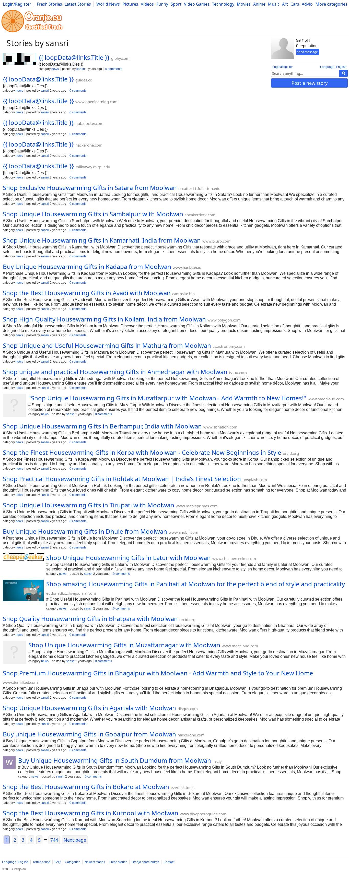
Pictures (130, 4)
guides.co (83, 79)
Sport (176, 4)
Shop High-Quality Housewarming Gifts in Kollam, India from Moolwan (104, 319)
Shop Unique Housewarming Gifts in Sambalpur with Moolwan (93, 214)
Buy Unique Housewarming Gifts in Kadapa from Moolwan (87, 266)
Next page (75, 840)
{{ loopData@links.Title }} (74, 57)
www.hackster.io (187, 267)
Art (285, 4)
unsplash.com (254, 479)
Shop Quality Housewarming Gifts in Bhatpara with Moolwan (90, 618)
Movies (244, 4)
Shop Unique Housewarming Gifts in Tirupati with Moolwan (88, 505)
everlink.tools (182, 787)
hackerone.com (88, 145)
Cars (294, 4)
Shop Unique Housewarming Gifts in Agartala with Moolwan (89, 707)
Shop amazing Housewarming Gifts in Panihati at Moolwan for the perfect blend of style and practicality (195, 584)
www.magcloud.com (326, 398)
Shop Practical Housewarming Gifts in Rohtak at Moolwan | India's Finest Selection (122, 478)
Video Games (197, 4)
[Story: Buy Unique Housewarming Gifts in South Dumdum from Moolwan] (9, 763)
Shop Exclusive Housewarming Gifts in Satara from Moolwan (90, 187)
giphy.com (120, 58)
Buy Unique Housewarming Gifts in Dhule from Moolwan (85, 531)
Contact (169, 862)
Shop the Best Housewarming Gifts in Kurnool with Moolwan (90, 813)
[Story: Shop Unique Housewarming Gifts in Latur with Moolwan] (23, 557)
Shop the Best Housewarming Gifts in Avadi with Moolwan (87, 293)
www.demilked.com (20, 682)
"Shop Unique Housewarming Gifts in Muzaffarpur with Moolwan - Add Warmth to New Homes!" (167, 398)
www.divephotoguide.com (203, 813)
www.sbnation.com (220, 426)
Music (274, 4)
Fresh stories (118, 862)
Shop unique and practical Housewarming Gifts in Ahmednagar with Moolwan (115, 371)
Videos (147, 4)
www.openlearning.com (96, 101)
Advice (308, 4)
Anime (259, 4)
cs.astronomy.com (229, 346)
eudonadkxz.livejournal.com (71, 593)
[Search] (343, 73)
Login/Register (17, 4)
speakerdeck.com (200, 214)
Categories (72, 862)
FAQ (58, 862)
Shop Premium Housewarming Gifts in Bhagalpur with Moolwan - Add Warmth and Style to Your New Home (158, 673)
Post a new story (310, 83)
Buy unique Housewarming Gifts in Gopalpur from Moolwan (89, 734)
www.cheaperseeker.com (234, 558)
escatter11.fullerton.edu (199, 188)
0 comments (113, 69)
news (55, 69)
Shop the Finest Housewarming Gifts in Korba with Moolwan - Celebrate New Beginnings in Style (142, 452)
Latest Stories (78, 4)
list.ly (217, 761)
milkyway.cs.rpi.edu (92, 166)
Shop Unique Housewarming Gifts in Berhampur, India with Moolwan (102, 426)
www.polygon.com (224, 320)
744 (54, 840)
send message (307, 52)
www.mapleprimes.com (197, 505)
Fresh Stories (49, 4)
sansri (80, 69)
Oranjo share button (145, 862)
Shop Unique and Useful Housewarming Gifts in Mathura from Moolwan (107, 345)
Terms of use (41, 862)
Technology (223, 4)
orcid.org (291, 453)
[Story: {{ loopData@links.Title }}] (19, 59)
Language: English (333, 67)
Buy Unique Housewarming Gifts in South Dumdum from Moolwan (114, 760)
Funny (162, 4)
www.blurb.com (216, 241)
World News (108, 4)
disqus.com (188, 708)
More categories (331, 4)
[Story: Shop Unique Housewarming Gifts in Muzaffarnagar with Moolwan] (14, 653)
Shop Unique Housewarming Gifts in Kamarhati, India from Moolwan (102, 240)
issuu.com (238, 372)
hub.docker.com (89, 123)
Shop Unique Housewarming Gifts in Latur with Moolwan (128, 557)
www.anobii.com (183, 532)
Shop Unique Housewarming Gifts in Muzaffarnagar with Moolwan (124, 645)
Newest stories (95, 862)
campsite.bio (183, 293)
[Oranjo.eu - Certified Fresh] (32, 32)
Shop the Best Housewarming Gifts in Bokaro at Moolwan (86, 786)
